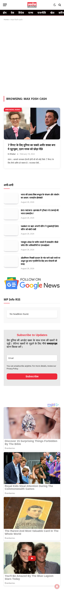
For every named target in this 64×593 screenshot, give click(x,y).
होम (5, 12)
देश (12, 12)
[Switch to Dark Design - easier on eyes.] (55, 5)
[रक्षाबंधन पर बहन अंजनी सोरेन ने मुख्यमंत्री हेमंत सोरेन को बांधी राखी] (11, 229)
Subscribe (32, 376)
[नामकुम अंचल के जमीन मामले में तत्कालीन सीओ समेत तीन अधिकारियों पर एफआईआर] (11, 245)
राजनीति (42, 12)
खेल (52, 12)
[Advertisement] (32, 58)
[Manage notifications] (57, 586)
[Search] (59, 4)
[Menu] (5, 4)
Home (6, 19)
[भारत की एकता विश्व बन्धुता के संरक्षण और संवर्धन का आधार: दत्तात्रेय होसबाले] (11, 198)
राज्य (30, 12)
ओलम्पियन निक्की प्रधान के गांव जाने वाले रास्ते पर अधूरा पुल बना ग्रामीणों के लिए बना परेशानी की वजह (40, 260)
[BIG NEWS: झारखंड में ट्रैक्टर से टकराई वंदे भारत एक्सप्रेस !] (11, 214)
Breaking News (12, 109)
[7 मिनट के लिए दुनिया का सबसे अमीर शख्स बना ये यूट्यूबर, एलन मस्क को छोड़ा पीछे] (32, 123)
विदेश (21, 12)
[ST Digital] (32, 5)
